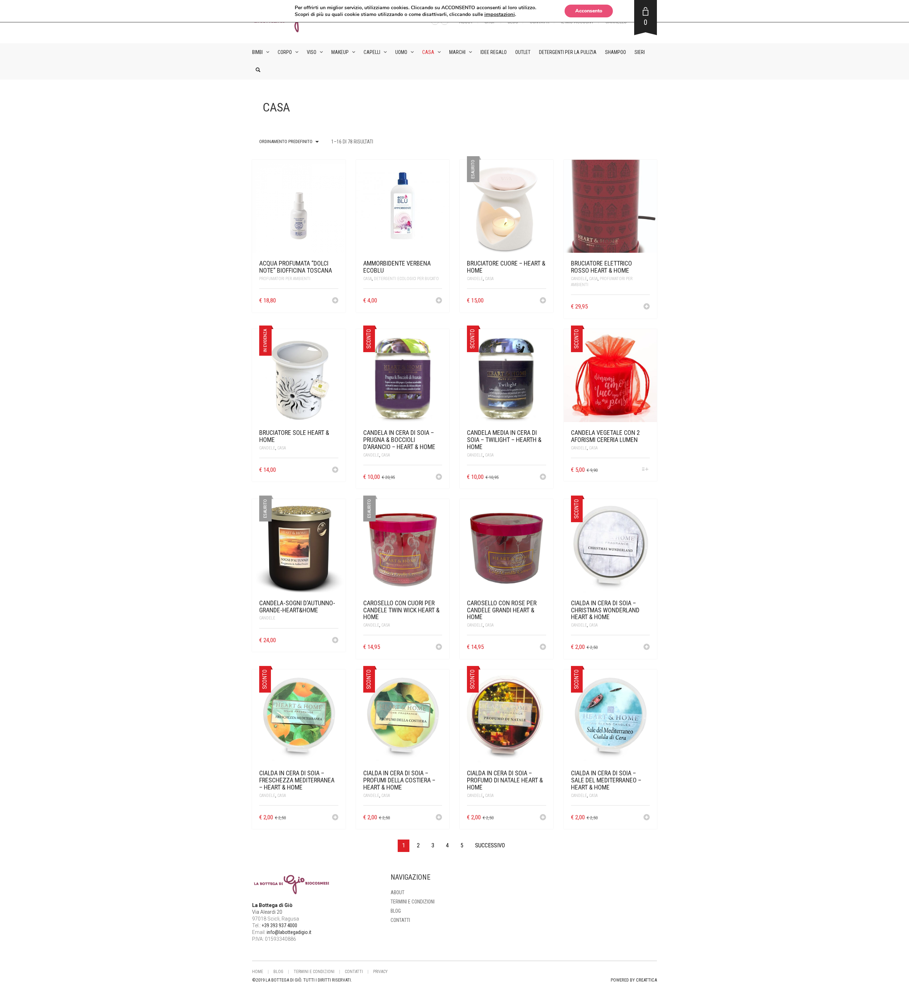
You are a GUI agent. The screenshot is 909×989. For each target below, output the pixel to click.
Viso (311, 52)
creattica (646, 980)
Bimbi (257, 52)
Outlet (522, 52)
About (397, 892)
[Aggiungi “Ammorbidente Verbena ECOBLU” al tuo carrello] (439, 301)
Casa (428, 52)
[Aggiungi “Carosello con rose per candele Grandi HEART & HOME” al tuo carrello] (543, 647)
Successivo (490, 845)
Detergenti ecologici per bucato (406, 278)
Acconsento (588, 10)
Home (257, 971)
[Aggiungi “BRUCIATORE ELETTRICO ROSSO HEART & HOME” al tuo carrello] (646, 307)
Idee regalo (493, 52)
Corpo (285, 52)
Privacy (380, 971)
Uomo (401, 52)
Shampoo (615, 52)
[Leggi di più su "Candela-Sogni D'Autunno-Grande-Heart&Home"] (335, 640)
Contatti (400, 920)
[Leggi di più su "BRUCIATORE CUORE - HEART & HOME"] (543, 301)
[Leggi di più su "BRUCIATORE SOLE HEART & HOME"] (335, 470)
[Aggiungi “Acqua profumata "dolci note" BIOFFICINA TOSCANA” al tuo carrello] (335, 301)
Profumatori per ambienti (284, 278)
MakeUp (340, 52)
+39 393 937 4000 (279, 925)
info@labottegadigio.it (289, 932)
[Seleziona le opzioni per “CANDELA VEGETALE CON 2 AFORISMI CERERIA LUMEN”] (645, 470)
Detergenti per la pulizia (568, 52)
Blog (396, 911)
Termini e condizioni (413, 902)
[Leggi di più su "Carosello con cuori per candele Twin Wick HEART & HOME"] (439, 647)
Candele (475, 278)
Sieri (640, 52)
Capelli (372, 52)
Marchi (457, 52)
